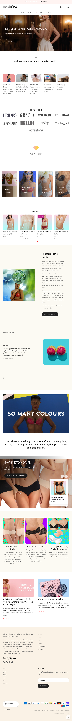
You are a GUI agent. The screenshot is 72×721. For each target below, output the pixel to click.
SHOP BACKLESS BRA (50, 314)
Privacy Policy (45, 710)
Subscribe (43, 686)
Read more (6, 618)
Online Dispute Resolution (58, 713)
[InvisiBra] (10, 6)
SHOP (22, 12)
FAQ (41, 12)
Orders (67, 713)
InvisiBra (8, 709)
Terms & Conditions (65, 710)
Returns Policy (41, 649)
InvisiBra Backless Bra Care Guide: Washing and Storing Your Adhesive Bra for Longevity (18, 602)
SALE (36, 12)
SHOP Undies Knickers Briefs (15, 475)
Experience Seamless (10, 41)
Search (39, 637)
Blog (39, 640)
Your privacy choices (54, 710)
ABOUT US (48, 12)
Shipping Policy (42, 646)
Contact (40, 643)
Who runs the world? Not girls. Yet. (52, 599)
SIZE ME (29, 12)
